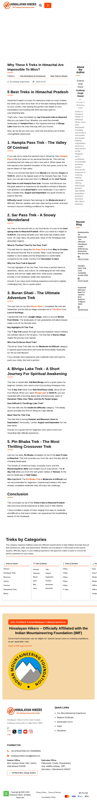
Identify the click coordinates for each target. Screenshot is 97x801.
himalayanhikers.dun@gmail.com (25, 756)
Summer (7, 585)
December (49, 588)
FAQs (59, 726)
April (35, 581)
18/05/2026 (83, 310)
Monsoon (7, 577)
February (36, 573)
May (34, 584)
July (47, 569)
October (48, 581)
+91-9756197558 (18, 751)
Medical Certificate (65, 717)
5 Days (65, 581)
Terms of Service (54, 792)
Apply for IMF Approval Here (20, 646)
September (49, 577)
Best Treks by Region (59, 76)
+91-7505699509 (33, 751)
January (36, 569)
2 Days (65, 569)
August (48, 573)
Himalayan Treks (10, 573)
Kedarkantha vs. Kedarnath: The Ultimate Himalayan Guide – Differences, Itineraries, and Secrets (83, 243)
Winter (6, 593)
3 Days (65, 573)
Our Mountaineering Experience (71, 713)
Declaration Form (65, 722)
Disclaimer (61, 730)
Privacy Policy (41, 792)
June (35, 588)
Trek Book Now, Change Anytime (22, 773)
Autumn (6, 569)
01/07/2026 (83, 281)
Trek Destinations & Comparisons (33, 76)
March (35, 577)
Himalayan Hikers (16, 795)
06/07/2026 (83, 259)
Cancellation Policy (49, 797)
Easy (94, 569)
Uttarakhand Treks (10, 589)
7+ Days (65, 589)
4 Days (65, 577)
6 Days (65, 585)
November (49, 584)
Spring (6, 581)
